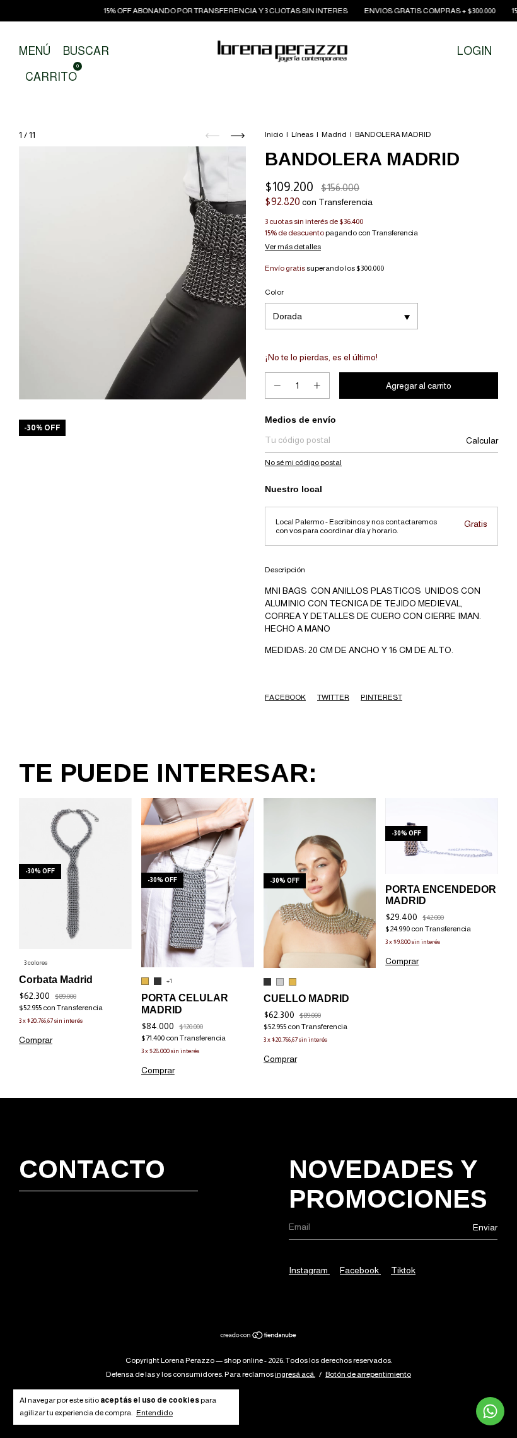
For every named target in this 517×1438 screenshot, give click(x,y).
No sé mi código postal (303, 462)
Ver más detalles (293, 246)
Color (274, 292)
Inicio (274, 134)
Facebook (285, 697)
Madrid (334, 134)
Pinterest (381, 697)
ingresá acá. (295, 1374)
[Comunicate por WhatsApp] (490, 1411)
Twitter (333, 697)
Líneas (302, 134)
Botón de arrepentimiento (368, 1374)
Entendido (154, 1412)
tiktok (403, 1270)
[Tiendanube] (258, 1336)
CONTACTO (92, 1169)
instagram (309, 1270)
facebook (360, 1270)
